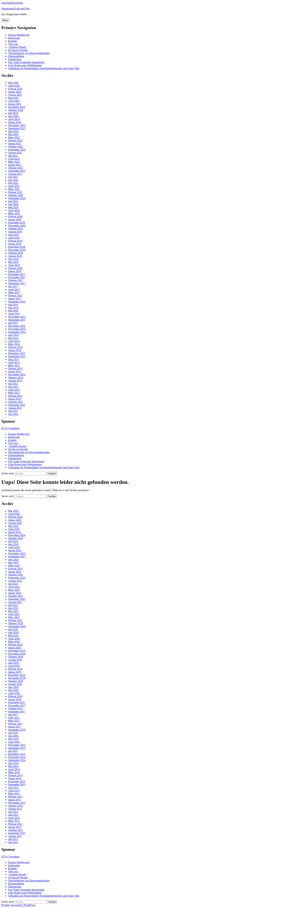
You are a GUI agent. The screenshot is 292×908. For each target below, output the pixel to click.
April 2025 (14, 100)
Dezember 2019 (16, 222)
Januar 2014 (14, 350)
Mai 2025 (13, 97)
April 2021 (14, 186)
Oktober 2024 (15, 110)
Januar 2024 (14, 122)
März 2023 (14, 137)
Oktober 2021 (15, 167)
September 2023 (17, 128)
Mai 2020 (13, 207)
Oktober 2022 (15, 146)
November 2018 (17, 249)
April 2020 (14, 210)
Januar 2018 (14, 271)
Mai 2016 (13, 310)
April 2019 (14, 237)
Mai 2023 (13, 134)
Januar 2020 (14, 219)
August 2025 (15, 94)
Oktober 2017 (15, 280)
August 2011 (15, 408)
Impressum (14, 37)
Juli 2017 (13, 286)
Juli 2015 (13, 322)
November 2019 (17, 225)
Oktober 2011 (15, 401)
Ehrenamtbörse (16, 56)
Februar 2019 (15, 240)
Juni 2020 (13, 204)
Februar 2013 (15, 368)
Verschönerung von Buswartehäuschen (29, 53)
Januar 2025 (14, 104)
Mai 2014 (13, 338)
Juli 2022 (13, 155)
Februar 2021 (15, 192)
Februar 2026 (15, 88)
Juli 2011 (13, 411)
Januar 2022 (14, 164)
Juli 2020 (13, 201)
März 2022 (14, 161)
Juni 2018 (13, 259)
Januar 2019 (14, 243)
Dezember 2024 (16, 107)
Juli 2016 (13, 304)
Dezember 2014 (16, 325)
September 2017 (17, 283)
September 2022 (17, 149)
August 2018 (15, 256)
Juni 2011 (13, 414)
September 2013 (17, 356)
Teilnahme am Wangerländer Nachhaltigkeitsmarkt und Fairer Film (43, 68)
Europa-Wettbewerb (19, 34)
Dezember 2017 (16, 274)
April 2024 (14, 119)
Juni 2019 (13, 234)
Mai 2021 (13, 183)
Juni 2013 (13, 359)
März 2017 (14, 292)
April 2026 (14, 85)
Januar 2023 (14, 143)
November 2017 (17, 277)
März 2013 (14, 365)
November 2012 (17, 374)
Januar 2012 (14, 398)
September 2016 (17, 301)
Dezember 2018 (16, 246)
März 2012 (14, 392)
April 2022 (14, 158)
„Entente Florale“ (17, 47)
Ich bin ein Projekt (18, 50)
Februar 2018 (15, 268)
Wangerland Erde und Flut (15, 8)
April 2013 (14, 362)
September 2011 (16, 404)
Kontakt (12, 41)
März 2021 (14, 189)
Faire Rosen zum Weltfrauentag (25, 65)
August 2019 (15, 231)
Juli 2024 (13, 113)
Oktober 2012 (15, 377)
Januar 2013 (14, 371)
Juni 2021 (13, 180)
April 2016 (14, 313)
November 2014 (17, 328)
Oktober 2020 (15, 195)
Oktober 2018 (15, 252)
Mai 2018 (13, 262)
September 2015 (17, 319)
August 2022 (15, 152)
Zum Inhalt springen (12, 2)
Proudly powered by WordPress (18, 905)
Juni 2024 (13, 116)
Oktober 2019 (15, 228)
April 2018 (14, 265)
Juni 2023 (13, 131)
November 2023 (17, 125)
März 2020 (14, 213)
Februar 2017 (15, 295)
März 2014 (14, 344)
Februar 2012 (15, 395)
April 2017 (14, 289)
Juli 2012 (13, 383)
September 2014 (17, 332)
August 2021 (15, 173)
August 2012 (15, 380)
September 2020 (17, 198)
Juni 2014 (13, 335)
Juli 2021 (13, 176)
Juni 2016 (13, 307)
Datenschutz (14, 59)
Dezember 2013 (16, 353)
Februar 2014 (15, 347)
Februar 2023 (15, 140)
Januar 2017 (14, 298)
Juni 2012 (13, 386)
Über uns (13, 44)
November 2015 (17, 316)
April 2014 (14, 341)
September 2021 (17, 170)
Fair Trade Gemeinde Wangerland (26, 62)
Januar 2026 (14, 91)
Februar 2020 (15, 216)
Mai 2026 (13, 82)
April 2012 (14, 389)
